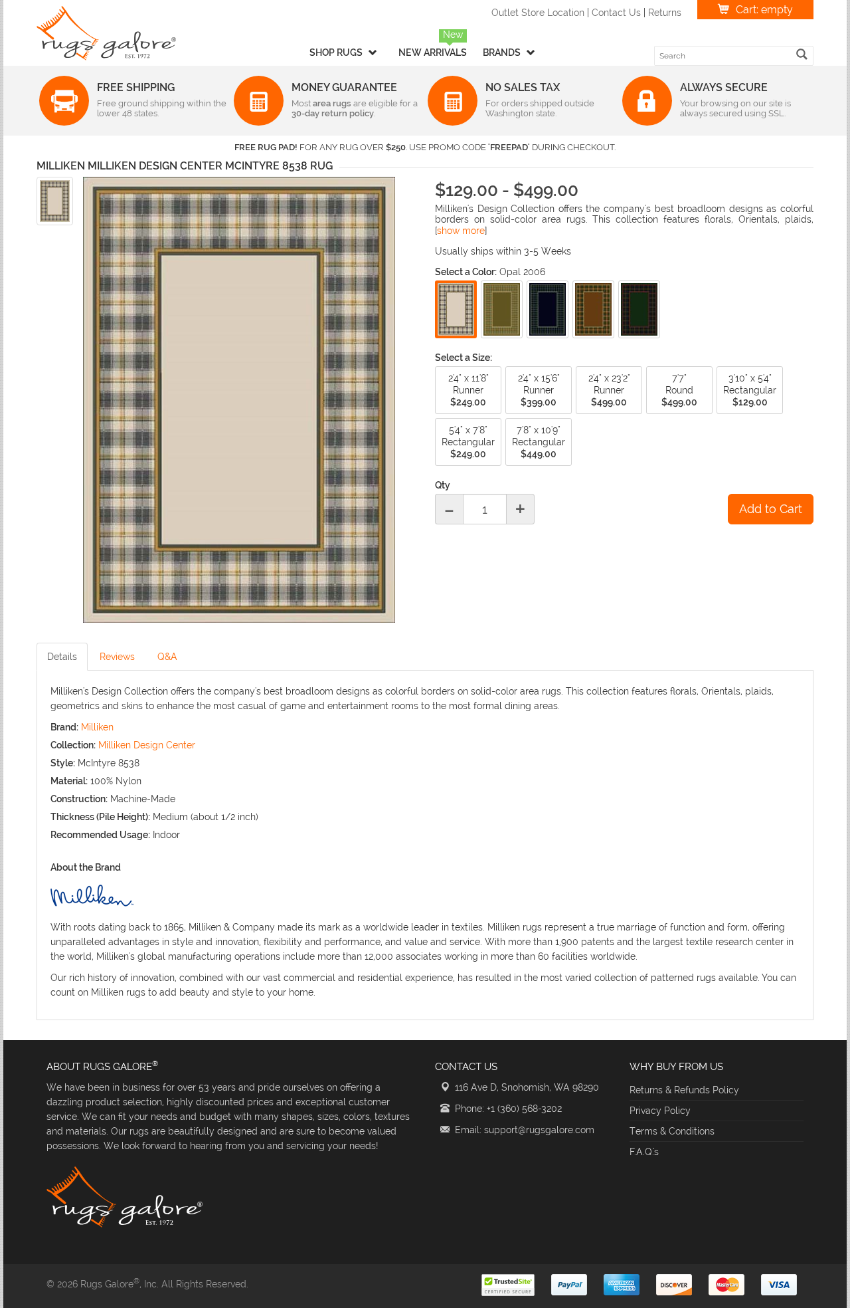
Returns (664, 12)
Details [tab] (62, 656)
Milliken (97, 727)
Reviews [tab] (117, 656)
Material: (69, 781)
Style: (62, 763)
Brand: (64, 727)
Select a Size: (463, 357)
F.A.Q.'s (644, 1151)
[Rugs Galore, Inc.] (106, 33)
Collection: (73, 745)
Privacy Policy (660, 1110)
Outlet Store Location (537, 12)
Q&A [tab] (167, 656)
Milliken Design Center (146, 745)
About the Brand (85, 867)
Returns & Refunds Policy (684, 1090)
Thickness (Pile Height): (100, 817)
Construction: (79, 799)
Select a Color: (466, 272)
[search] (802, 54)
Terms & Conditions (672, 1131)
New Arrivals (432, 52)
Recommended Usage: (100, 834)
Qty (442, 485)
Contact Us (616, 12)
